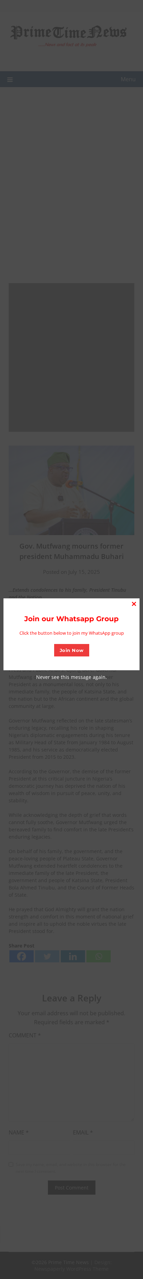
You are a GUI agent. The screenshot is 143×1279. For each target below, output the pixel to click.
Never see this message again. (71, 677)
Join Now (72, 650)
